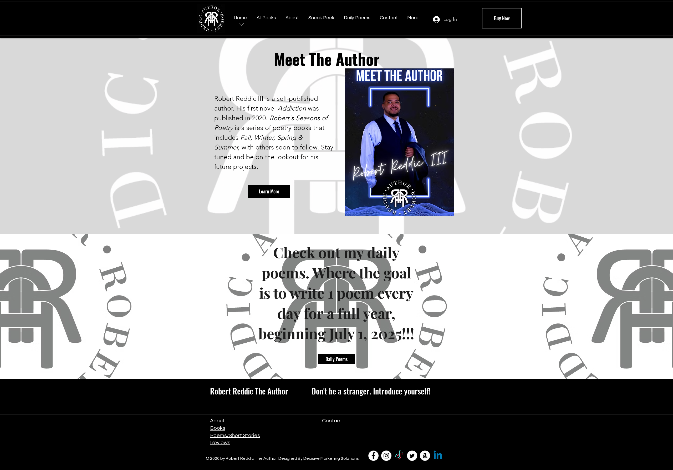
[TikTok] (399, 456)
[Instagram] (386, 456)
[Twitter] (412, 456)
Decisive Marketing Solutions (331, 458)
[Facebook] (373, 456)
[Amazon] (425, 456)
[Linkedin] (438, 456)
